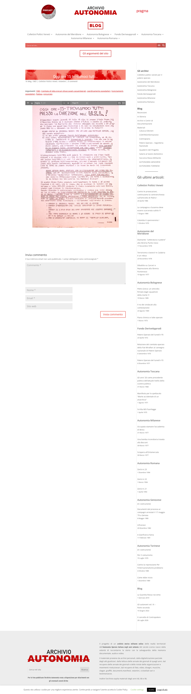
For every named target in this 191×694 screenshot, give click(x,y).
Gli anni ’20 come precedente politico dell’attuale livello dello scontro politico (150, 380)
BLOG (95, 25)
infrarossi (141, 525)
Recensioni (142, 112)
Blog (139, 588)
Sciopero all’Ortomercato (148, 452)
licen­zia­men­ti (117, 91)
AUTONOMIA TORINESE (149, 166)
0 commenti (73, 81)
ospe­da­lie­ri (30, 94)
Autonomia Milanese (81, 38)
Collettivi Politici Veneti (38, 34)
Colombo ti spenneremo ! (148, 220)
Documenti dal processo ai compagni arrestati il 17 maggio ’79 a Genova (151, 512)
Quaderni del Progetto (149, 150)
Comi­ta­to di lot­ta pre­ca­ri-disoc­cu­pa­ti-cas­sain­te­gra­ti (63, 91)
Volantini (62, 81)
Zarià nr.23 (142, 469)
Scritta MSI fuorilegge (146, 409)
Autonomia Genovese (149, 499)
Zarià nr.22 (142, 479)
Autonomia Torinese (148, 545)
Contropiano (144, 139)
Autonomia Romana (107, 38)
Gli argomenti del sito (95, 53)
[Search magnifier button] (163, 45)
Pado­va (39, 94)
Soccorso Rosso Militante (150, 158)
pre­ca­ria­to (47, 94)
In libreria (141, 116)
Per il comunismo (144, 555)
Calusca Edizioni (146, 131)
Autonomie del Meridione (68, 34)
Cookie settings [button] (137, 689)
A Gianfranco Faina (145, 535)
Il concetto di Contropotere (149, 617)
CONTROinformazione (149, 135)
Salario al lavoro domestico (151, 154)
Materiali (141, 127)
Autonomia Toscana (151, 34)
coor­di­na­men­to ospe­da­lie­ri (98, 91)
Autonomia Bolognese (98, 34)
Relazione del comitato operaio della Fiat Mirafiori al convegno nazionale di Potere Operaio (150, 347)
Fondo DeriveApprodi (149, 328)
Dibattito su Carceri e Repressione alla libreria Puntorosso (148, 268)
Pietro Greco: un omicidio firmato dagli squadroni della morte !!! (148, 292)
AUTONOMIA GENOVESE (149, 162)
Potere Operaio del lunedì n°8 (150, 334)
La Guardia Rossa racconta (148, 594)
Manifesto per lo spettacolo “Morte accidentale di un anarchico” (149, 396)
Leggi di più (162, 689)
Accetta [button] (151, 690)
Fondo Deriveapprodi (125, 34)
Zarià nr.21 (142, 489)
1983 (38, 91)
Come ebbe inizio (144, 577)
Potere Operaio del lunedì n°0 (150, 360)
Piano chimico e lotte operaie (150, 317)
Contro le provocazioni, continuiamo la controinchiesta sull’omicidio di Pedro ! (150, 194)
